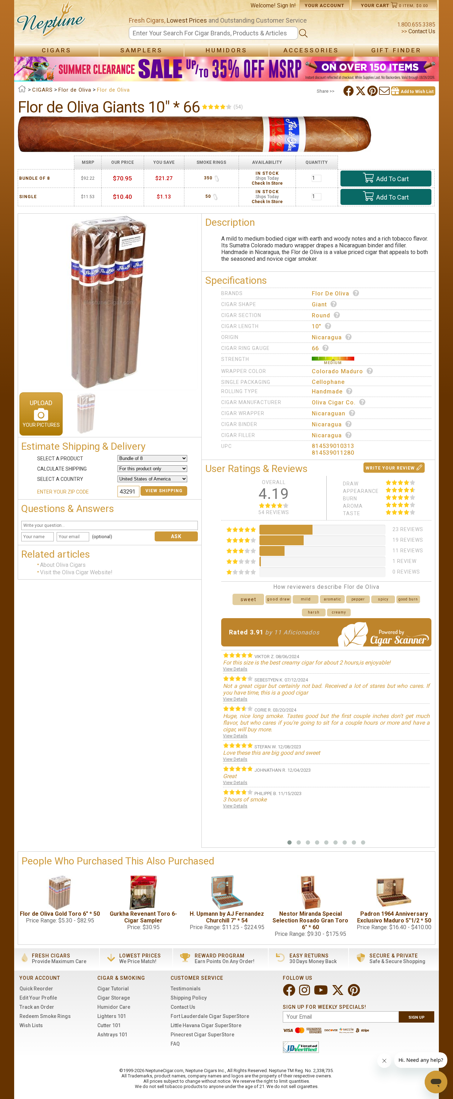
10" (316, 326)
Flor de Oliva (330, 293)
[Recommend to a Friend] (385, 91)
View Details (235, 669)
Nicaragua (327, 337)
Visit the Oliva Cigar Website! (76, 572)
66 (315, 348)
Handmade (327, 391)
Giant (319, 304)
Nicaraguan (328, 413)
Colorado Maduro (337, 371)
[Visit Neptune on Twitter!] (338, 993)
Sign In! (286, 5)
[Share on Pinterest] (373, 91)
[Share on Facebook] (349, 91)
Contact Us (421, 31)
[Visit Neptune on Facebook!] (290, 993)
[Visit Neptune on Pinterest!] (354, 993)
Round (321, 315)
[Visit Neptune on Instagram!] (305, 993)
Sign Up (416, 1017)
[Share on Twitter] (361, 91)
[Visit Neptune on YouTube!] (321, 993)
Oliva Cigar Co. (334, 402)
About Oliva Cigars (63, 565)
